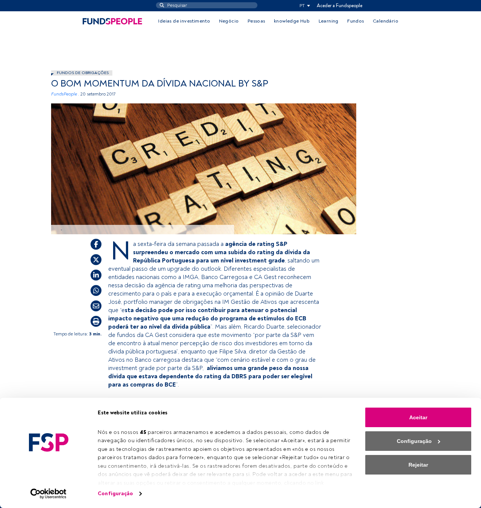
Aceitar (418, 417)
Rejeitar (418, 465)
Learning (329, 21)
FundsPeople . (65, 94)
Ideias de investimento (184, 21)
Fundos (355, 21)
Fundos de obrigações (83, 72)
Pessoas (256, 21)
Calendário (385, 21)
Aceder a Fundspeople (339, 6)
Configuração (115, 493)
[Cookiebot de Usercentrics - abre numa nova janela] (49, 493)
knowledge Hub (292, 21)
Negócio (229, 21)
